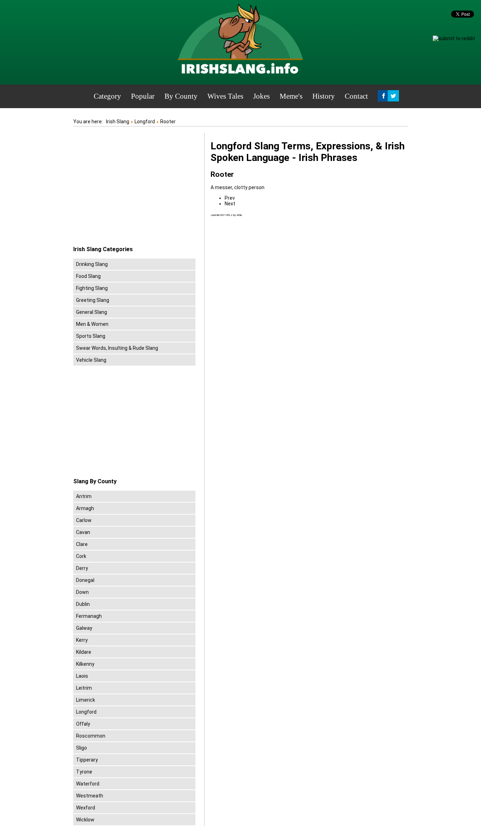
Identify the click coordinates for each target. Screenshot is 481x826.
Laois (82, 676)
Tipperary (87, 760)
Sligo (81, 748)
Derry (82, 568)
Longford (86, 712)
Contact (356, 96)
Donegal (85, 580)
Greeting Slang (92, 300)
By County (181, 96)
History (323, 96)
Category (107, 96)
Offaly (83, 724)
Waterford (87, 784)
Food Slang (88, 276)
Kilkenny (85, 664)
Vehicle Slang (91, 360)
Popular (143, 96)
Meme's (291, 96)
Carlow (84, 520)
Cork (81, 556)
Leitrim (84, 688)
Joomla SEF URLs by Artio (226, 215)
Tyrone (84, 772)
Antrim (84, 496)
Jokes (261, 96)
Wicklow (85, 819)
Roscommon (90, 736)
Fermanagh (89, 616)
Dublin (83, 604)
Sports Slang (90, 336)
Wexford (85, 808)
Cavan (83, 532)
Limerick (85, 700)
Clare (82, 544)
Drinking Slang (92, 264)
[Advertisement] (132, 190)
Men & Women (92, 324)
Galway (84, 628)
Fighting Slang (92, 288)
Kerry (82, 640)
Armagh (85, 508)
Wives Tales (225, 96)
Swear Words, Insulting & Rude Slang (117, 348)
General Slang (91, 312)
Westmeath (89, 796)
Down (82, 592)
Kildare (83, 652)
